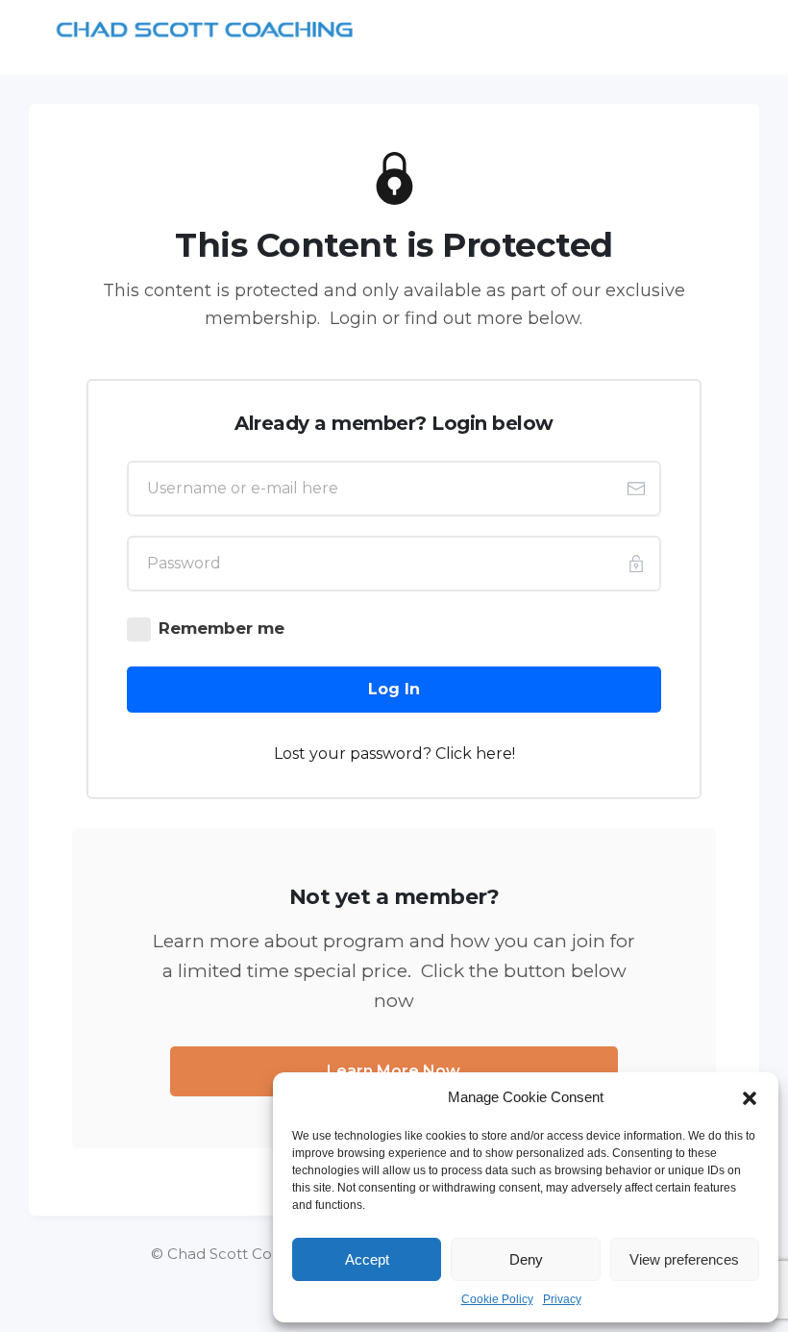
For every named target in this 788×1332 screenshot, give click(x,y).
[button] (749, 1097)
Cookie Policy (497, 1299)
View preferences (684, 1259)
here (494, 753)
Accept (367, 1259)
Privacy (562, 1299)
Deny (526, 1259)
